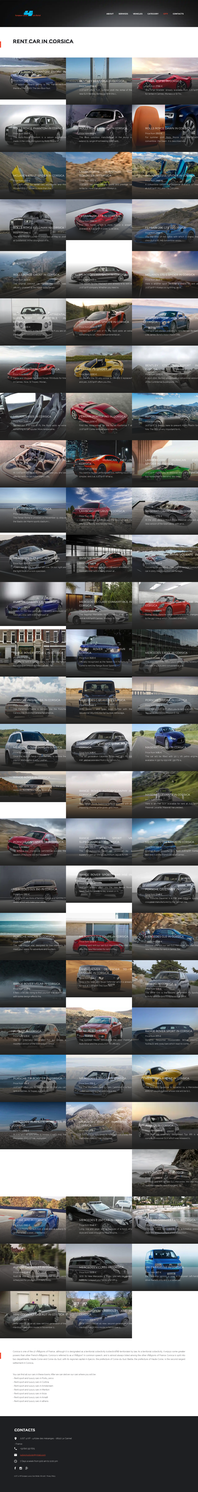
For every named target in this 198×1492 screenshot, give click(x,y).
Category (152, 14)
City (165, 14)
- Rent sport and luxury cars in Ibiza (30, 1393)
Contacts (178, 14)
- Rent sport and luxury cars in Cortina (31, 1382)
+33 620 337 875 (27, 1448)
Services (123, 14)
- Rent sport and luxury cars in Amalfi (30, 1397)
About (110, 14)
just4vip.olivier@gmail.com (33, 1455)
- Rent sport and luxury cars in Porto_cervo (33, 1378)
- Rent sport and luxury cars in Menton (31, 1389)
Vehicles (138, 14)
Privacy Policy (50, 1476)
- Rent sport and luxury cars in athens (30, 1401)
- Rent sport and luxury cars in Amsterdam (33, 1386)
